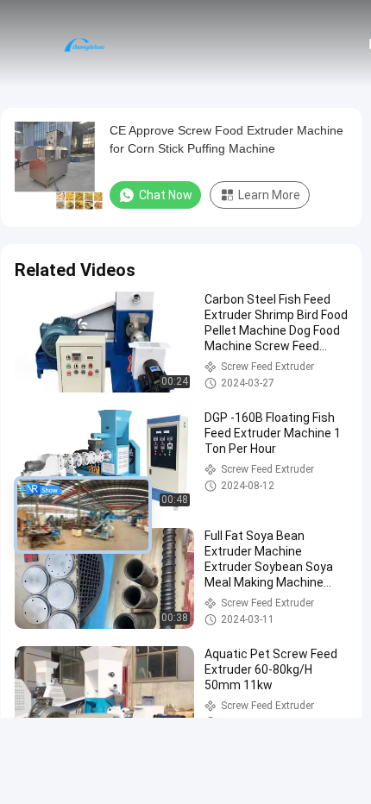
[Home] (84, 43)
